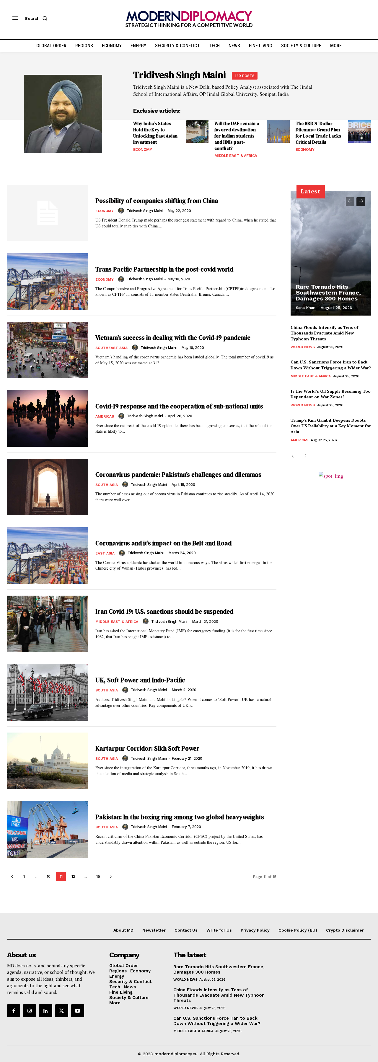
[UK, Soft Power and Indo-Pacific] (47, 692)
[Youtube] (77, 1010)
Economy (142, 149)
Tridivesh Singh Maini (145, 210)
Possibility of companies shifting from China (156, 200)
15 (98, 876)
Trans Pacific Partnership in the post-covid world (164, 269)
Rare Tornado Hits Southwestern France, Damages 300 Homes (328, 292)
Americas (104, 416)
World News (303, 347)
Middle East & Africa (235, 155)
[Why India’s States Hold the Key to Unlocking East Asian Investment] (197, 131)
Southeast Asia (111, 348)
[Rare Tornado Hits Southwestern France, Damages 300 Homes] (331, 253)
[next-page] (110, 876)
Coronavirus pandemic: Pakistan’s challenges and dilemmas (178, 474)
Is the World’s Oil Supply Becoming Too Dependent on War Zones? (331, 394)
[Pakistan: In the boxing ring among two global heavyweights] (47, 829)
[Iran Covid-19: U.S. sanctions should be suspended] (47, 624)
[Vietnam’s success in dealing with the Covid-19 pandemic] (47, 350)
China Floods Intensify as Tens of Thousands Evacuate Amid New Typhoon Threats (324, 333)
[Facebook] (13, 1010)
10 (48, 876)
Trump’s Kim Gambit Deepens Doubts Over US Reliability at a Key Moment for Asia (331, 425)
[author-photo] (122, 211)
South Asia (106, 485)
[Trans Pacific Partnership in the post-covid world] (47, 281)
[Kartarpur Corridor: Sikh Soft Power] (47, 761)
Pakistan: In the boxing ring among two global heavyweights (179, 817)
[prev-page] (12, 876)
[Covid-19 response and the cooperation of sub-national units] (47, 418)
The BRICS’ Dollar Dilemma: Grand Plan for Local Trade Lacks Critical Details (318, 132)
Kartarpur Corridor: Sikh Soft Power (147, 748)
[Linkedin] (45, 1010)
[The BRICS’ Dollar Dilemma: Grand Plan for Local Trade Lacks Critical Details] (359, 131)
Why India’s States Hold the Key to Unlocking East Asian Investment (155, 132)
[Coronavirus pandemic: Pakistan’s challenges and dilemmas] (47, 487)
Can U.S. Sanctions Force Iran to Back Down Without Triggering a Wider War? (331, 365)
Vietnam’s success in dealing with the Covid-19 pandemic (172, 337)
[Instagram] (29, 1010)
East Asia (105, 553)
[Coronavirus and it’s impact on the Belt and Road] (47, 555)
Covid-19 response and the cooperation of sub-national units (179, 406)
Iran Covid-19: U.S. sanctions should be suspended (164, 611)
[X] (61, 1010)
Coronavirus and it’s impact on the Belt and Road (163, 543)
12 (73, 876)
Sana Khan (305, 307)
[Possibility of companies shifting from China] (47, 213)
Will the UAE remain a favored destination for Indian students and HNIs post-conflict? (236, 135)
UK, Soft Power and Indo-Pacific (140, 680)
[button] (37, 18)
